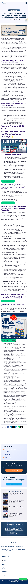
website (8, 159)
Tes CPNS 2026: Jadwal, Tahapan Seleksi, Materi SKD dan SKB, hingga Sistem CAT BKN (16, 514)
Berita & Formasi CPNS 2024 (14, 10)
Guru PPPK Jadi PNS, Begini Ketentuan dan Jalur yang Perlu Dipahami (16, 501)
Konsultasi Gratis (14, 470)
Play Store (7, 158)
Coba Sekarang (14, 484)
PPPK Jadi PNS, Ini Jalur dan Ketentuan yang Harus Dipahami (16, 494)
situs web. (14, 162)
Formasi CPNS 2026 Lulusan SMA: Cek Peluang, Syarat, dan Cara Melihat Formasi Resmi (17, 507)
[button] (26, 3)
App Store (13, 158)
